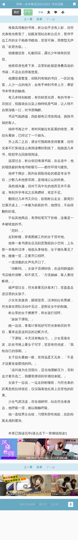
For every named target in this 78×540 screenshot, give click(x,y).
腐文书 (43, 504)
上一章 (28, 19)
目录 (39, 19)
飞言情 (54, 504)
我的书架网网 (27, 504)
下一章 (50, 19)
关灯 (16, 12)
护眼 (28, 12)
